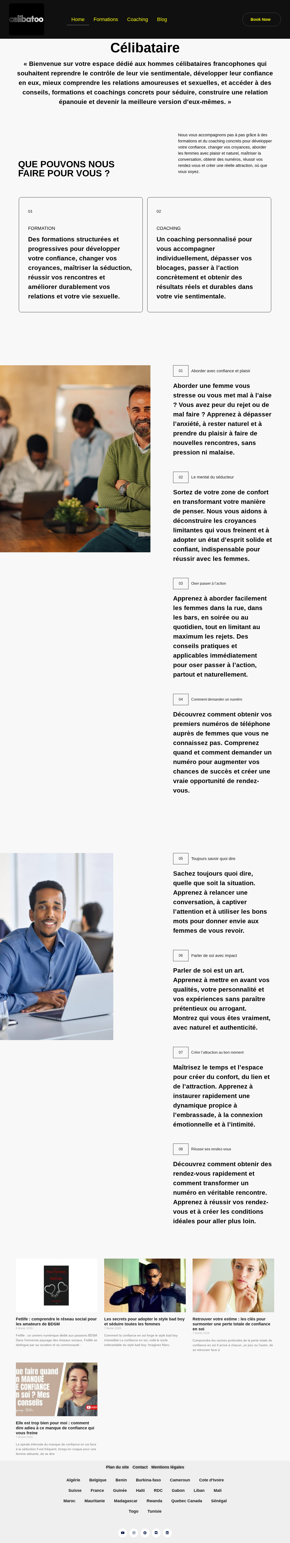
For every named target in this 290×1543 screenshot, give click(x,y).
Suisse (75, 1490)
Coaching (137, 19)
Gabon (178, 1490)
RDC (158, 1490)
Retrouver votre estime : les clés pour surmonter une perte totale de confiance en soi (231, 1324)
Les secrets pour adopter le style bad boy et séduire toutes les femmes (144, 1321)
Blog (162, 19)
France (97, 1490)
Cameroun (180, 1480)
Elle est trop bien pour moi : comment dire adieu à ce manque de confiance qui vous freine (55, 1428)
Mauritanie (95, 1501)
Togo (133, 1511)
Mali (218, 1490)
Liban (199, 1490)
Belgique (97, 1480)
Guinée (120, 1490)
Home (78, 19)
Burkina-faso (148, 1480)
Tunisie (154, 1511)
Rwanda (154, 1501)
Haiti (140, 1490)
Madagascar (126, 1501)
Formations (106, 19)
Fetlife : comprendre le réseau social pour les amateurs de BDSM (56, 1321)
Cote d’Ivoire (211, 1480)
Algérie (73, 1480)
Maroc (69, 1501)
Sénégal (219, 1501)
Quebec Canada (186, 1501)
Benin (121, 1480)
